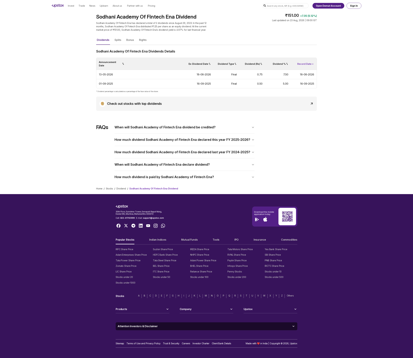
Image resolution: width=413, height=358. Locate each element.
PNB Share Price (273, 260)
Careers (186, 343)
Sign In (354, 5)
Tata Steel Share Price (164, 260)
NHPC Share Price (199, 254)
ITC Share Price (161, 271)
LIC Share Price (124, 271)
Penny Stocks (234, 271)
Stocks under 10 (273, 271)
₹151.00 (292, 15)
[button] (103, 40)
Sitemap (120, 343)
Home (99, 188)
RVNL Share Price (236, 254)
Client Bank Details (221, 343)
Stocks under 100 (199, 277)
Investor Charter (201, 343)
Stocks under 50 (161, 277)
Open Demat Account (328, 5)
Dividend (121, 188)
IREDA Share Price (199, 249)
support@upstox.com (153, 218)
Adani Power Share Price (203, 260)
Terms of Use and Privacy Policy (143, 343)
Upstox (293, 343)
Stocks (109, 188)
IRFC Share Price (124, 249)
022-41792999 (127, 218)
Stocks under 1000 (125, 282)
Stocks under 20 (124, 277)
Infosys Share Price (237, 266)
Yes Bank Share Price (276, 249)
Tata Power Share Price (128, 260)
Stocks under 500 (274, 277)
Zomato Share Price (126, 266)
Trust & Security (171, 343)
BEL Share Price (161, 266)
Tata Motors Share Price (240, 249)
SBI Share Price (273, 254)
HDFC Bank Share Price (165, 254)
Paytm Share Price (237, 260)
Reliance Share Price (201, 271)
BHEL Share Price (199, 266)
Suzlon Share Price (163, 249)
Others (290, 295)
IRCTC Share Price (274, 266)
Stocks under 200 (236, 277)
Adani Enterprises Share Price (131, 254)
